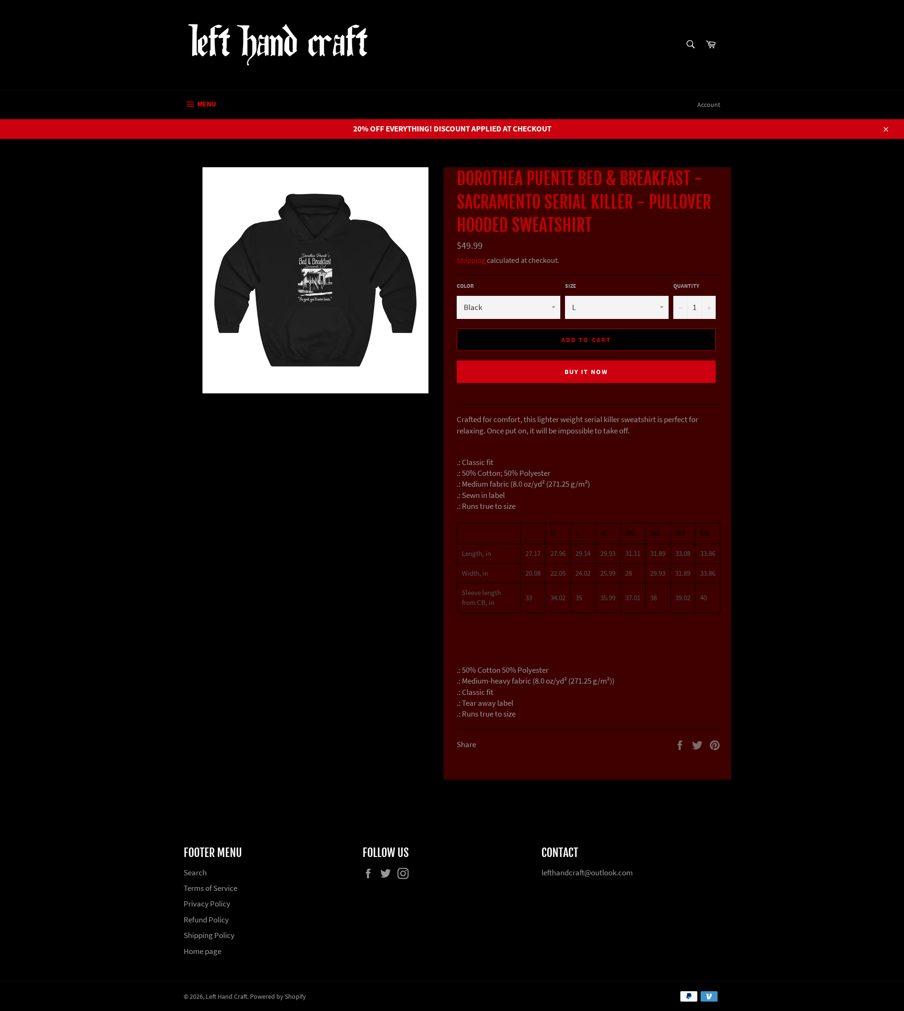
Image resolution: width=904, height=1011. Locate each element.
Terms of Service (210, 888)
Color (465, 285)
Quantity (686, 285)
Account (708, 104)
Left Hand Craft (226, 997)
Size (570, 285)
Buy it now (586, 371)
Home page (202, 951)
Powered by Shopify (278, 997)
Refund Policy (206, 919)
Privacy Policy (207, 903)
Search (195, 872)
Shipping (471, 260)
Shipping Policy (209, 935)
